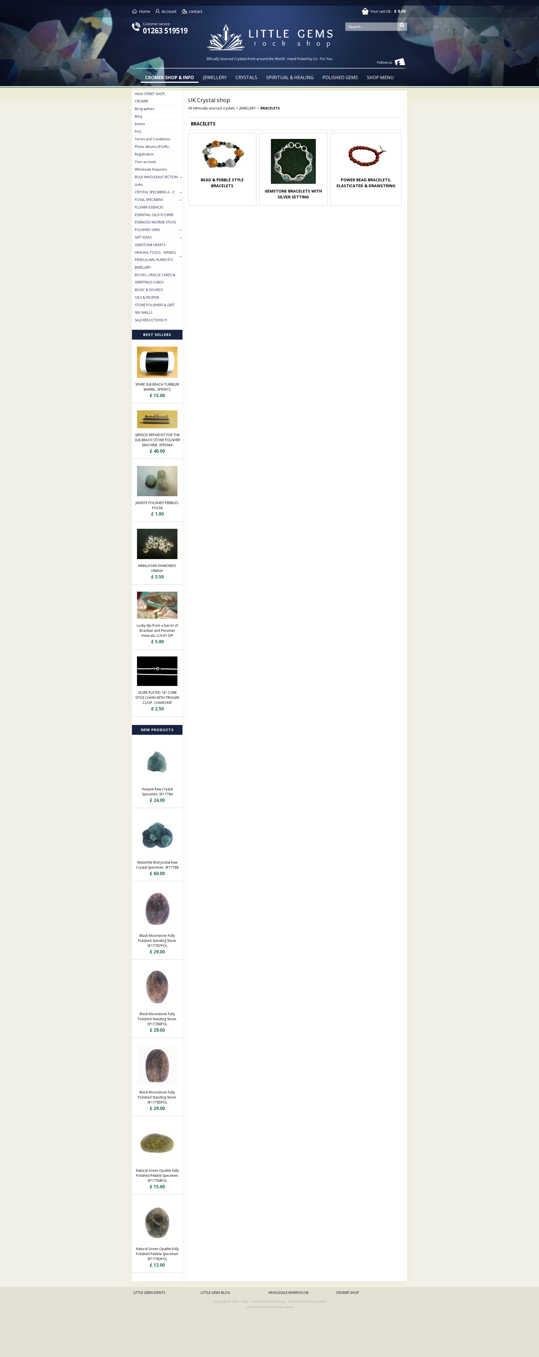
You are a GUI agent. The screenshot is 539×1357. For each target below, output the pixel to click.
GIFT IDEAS (143, 237)
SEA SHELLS (143, 312)
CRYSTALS (246, 77)
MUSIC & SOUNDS (149, 289)
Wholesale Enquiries (151, 169)
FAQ (138, 131)
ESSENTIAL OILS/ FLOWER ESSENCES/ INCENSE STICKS (155, 218)
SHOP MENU (380, 77)
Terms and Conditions (152, 139)
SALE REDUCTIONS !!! (151, 320)
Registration (144, 154)
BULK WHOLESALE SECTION (156, 177)
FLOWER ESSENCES (149, 207)
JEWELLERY (215, 77)
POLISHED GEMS (340, 77)
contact (195, 11)
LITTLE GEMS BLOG (215, 1292)
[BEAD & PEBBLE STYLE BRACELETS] (222, 174)
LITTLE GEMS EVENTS (149, 1292)
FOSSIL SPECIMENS (149, 199)
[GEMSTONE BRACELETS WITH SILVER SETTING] (293, 185)
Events (140, 124)
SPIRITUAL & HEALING (290, 77)
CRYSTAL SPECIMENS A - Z (155, 192)
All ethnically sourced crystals (211, 108)
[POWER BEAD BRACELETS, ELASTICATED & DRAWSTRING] (366, 174)
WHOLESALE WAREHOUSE (288, 1292)
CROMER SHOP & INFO (169, 77)
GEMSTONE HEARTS (150, 244)
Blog (138, 116)
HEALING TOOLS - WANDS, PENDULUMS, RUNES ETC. (155, 256)
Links (139, 184)
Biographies (144, 108)
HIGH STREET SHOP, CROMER (150, 97)
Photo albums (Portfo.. (153, 146)
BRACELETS (270, 108)
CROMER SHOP (347, 1292)
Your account (145, 161)
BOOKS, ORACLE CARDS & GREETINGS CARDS (155, 279)
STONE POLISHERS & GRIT (155, 305)
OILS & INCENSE (147, 297)
